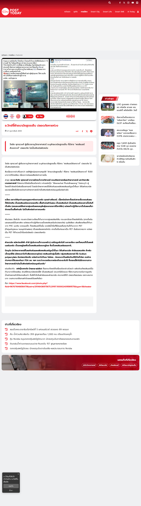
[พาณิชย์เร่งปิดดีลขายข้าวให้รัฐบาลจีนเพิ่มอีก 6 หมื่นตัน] (108, 158)
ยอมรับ (11, 486)
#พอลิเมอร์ (114, 365)
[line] (91, 131)
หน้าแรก (4, 55)
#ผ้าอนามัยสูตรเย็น (129, 365)
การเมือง (12, 55)
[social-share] (120, 2)
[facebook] (82, 131)
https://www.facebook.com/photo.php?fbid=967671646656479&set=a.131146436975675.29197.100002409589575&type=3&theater (48, 285)
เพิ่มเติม (5, 482)
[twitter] (87, 131)
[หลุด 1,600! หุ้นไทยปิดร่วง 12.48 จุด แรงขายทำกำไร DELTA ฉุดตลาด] (108, 145)
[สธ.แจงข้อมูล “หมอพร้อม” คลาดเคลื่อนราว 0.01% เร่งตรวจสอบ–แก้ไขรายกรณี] (108, 133)
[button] (138, 11)
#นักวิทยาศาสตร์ (89, 365)
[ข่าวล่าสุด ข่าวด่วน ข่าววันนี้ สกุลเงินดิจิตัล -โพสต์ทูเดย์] (11, 12)
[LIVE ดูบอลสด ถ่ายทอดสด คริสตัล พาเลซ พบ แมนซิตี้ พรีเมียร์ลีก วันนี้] (108, 107)
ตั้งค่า (11, 490)
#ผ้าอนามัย (103, 365)
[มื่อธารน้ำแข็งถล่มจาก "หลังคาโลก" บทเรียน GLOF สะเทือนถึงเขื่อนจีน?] (108, 120)
